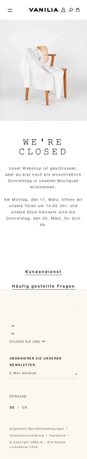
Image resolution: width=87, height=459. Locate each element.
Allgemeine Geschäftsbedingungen (37, 428)
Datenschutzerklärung (27, 435)
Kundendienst (43, 272)
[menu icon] (10, 10)
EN (24, 407)
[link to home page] (43, 10)
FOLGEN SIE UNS (25, 341)
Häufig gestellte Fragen (43, 287)
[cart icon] (77, 10)
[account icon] (63, 10)
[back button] (74, 374)
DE (12, 407)
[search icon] (71, 10)
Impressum (57, 435)
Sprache (18, 396)
